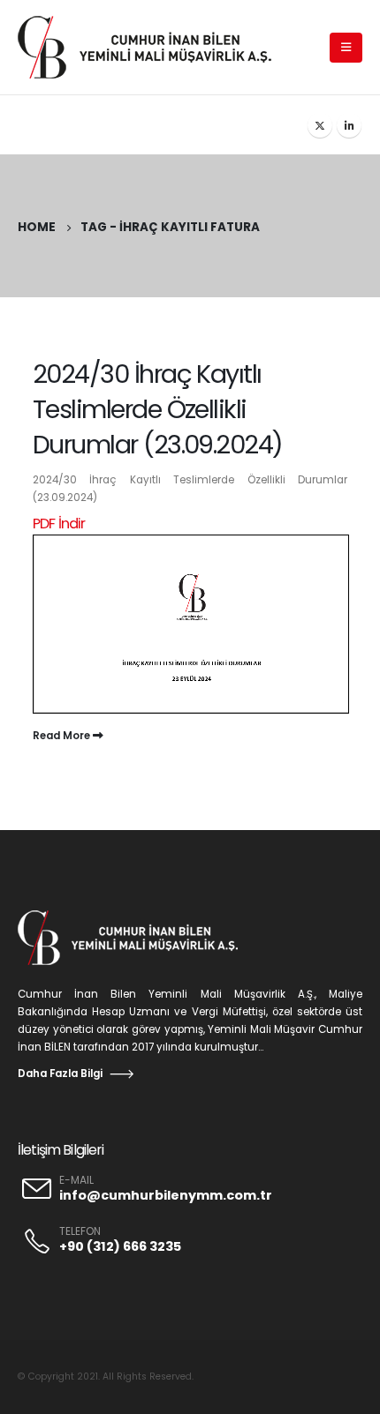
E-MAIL (76, 1180)
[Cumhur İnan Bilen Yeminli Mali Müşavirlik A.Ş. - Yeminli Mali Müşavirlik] (155, 47)
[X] (320, 125)
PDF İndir (59, 524)
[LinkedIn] (349, 125)
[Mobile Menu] (346, 48)
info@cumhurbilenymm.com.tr (165, 1195)
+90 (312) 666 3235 (120, 1246)
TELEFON (80, 1231)
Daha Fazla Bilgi (60, 1073)
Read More (63, 736)
